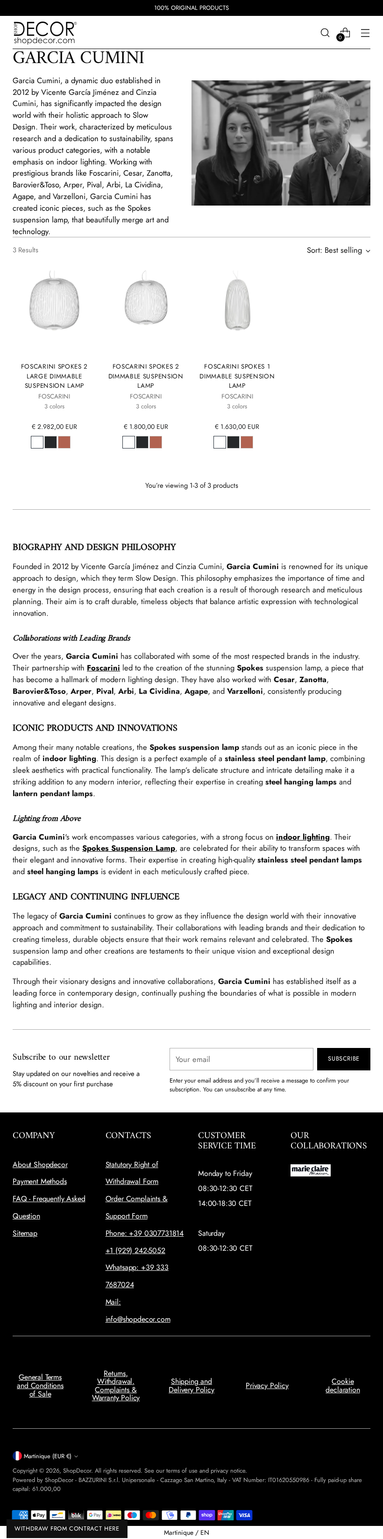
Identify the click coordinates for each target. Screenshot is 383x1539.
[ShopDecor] (45, 32)
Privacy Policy (267, 1385)
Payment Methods (40, 1181)
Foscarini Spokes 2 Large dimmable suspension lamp (54, 376)
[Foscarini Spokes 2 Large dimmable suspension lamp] (54, 312)
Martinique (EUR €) (47, 1456)
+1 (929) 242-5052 (135, 1250)
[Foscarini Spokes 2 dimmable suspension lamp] (146, 312)
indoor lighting (303, 836)
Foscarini (103, 667)
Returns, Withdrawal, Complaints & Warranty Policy (116, 1386)
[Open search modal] (325, 32)
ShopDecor (77, 1470)
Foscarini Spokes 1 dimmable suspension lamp (237, 376)
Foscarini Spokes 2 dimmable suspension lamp (146, 376)
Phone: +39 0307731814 (145, 1233)
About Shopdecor (40, 1164)
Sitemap (25, 1233)
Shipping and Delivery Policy (191, 1385)
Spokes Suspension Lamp (128, 848)
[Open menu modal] (365, 32)
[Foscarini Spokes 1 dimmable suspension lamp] (237, 312)
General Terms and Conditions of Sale (40, 1385)
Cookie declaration (343, 1385)
